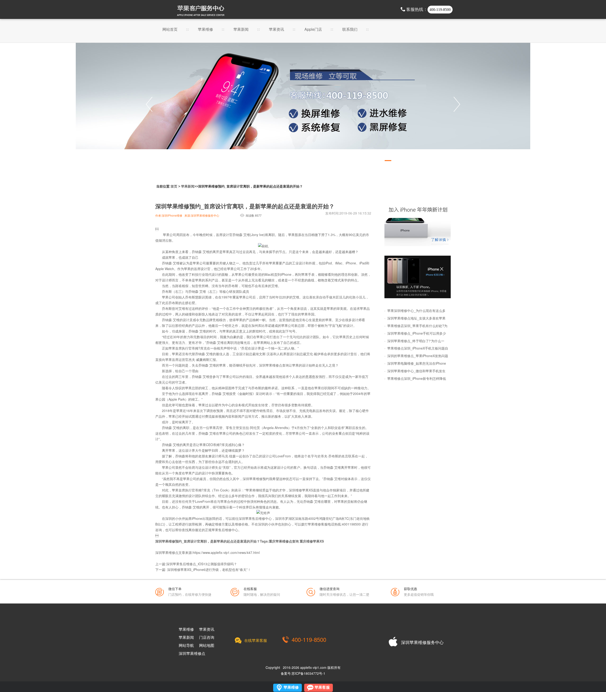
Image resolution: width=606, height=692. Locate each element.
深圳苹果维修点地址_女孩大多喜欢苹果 (416, 318)
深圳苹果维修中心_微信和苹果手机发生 (416, 370)
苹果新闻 (241, 29)
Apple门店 (313, 29)
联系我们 (349, 29)
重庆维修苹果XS (312, 541)
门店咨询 (206, 637)
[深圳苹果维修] (417, 225)
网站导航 (186, 645)
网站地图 (206, 645)
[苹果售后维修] (303, 104)
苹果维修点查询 (277, 365)
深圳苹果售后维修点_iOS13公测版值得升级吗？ (201, 563)
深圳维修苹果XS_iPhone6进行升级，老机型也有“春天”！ (209, 569)
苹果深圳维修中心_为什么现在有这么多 (416, 310)
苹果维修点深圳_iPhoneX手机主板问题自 (417, 348)
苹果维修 (205, 29)
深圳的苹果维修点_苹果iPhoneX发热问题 (417, 355)
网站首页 (170, 29)
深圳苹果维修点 (192, 653)
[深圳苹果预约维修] (417, 277)
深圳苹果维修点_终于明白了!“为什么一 (415, 340)
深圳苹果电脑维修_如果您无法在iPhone (416, 363)
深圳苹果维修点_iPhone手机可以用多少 (416, 333)
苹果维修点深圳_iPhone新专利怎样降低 (416, 378)
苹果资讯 (276, 29)
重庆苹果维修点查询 (284, 541)
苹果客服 (322, 687)
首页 (174, 186)
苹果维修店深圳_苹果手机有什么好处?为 (417, 325)
